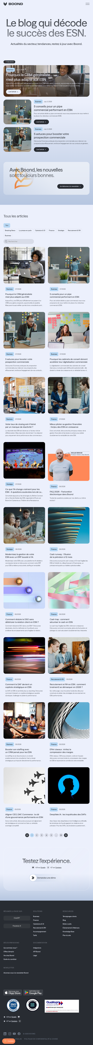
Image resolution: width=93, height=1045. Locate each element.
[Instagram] (9, 1033)
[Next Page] (66, 835)
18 (61, 835)
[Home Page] (13, 4)
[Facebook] (19, 1033)
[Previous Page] (27, 835)
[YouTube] (14, 1033)
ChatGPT (17, 918)
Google (43, 867)
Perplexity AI (17, 926)
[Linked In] (5, 1033)
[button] (87, 4)
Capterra (58, 867)
